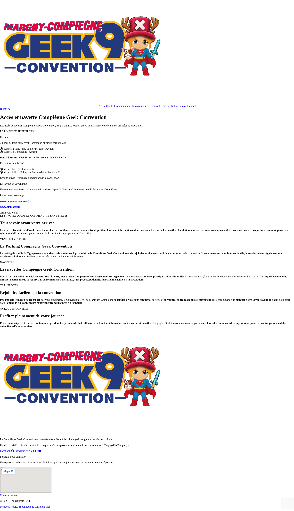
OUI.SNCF (59, 157)
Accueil (103, 106)
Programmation (122, 106)
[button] (123, 106)
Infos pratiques (140, 106)
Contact (191, 106)
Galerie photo (178, 106)
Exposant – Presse (159, 106)
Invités (110, 106)
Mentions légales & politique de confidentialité (25, 506)
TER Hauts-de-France (31, 157)
